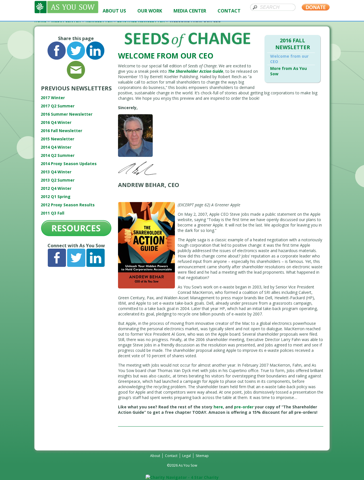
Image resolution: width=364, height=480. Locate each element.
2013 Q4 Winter (56, 171)
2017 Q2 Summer (58, 106)
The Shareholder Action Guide (195, 71)
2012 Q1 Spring (56, 196)
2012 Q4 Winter (56, 188)
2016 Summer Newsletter (66, 114)
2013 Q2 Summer (58, 180)
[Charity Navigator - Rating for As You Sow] (182, 477)
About (155, 455)
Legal (186, 455)
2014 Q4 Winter (56, 147)
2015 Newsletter (57, 139)
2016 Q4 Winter (56, 122)
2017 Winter (53, 97)
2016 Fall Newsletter (61, 130)
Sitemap (202, 455)
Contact (171, 455)
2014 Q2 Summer (58, 155)
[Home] (66, 11)
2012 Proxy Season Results (68, 204)
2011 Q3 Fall (52, 213)
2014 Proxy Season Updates (69, 163)
